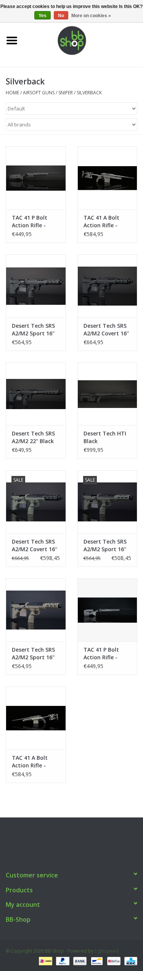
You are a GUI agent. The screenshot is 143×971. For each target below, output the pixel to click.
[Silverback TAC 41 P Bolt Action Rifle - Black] (36, 177)
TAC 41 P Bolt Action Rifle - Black (29, 221)
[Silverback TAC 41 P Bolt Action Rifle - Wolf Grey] (107, 609)
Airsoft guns (39, 92)
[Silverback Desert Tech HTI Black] (107, 394)
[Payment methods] (44, 960)
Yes (43, 15)
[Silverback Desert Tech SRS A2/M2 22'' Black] (36, 394)
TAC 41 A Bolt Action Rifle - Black (101, 221)
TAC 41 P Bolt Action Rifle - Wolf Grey (101, 653)
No (61, 15)
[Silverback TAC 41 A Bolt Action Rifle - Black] (107, 177)
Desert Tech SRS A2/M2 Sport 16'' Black (33, 329)
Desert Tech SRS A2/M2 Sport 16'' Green (105, 545)
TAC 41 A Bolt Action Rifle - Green (30, 761)
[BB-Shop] (83, 40)
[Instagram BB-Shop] (78, 841)
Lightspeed (107, 951)
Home (12, 92)
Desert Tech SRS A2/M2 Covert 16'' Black (106, 329)
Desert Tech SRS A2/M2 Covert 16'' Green (34, 545)
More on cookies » (91, 15)
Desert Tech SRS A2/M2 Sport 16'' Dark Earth (33, 653)
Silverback (89, 92)
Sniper (65, 92)
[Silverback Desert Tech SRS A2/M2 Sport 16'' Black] (36, 285)
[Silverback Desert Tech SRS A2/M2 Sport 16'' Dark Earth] (36, 609)
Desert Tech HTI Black (105, 437)
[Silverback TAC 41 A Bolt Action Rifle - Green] (36, 717)
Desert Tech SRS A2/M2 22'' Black (33, 437)
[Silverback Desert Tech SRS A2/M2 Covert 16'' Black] (107, 285)
